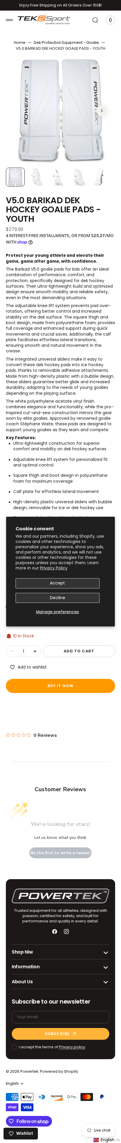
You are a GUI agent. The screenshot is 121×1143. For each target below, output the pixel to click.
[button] (9, 20)
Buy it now (60, 686)
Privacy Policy (54, 568)
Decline (57, 597)
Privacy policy (72, 1046)
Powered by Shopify (59, 1071)
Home (20, 42)
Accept (57, 583)
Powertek (29, 1071)
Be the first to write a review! (60, 853)
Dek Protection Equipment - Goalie (66, 42)
